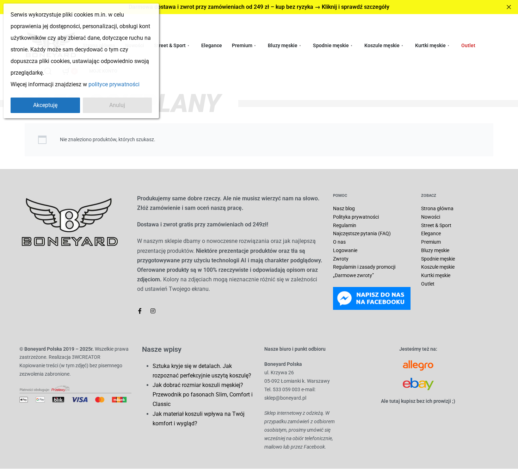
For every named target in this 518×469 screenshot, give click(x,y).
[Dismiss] (509, 7)
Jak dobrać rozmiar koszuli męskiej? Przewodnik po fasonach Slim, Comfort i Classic (203, 394)
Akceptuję (45, 105)
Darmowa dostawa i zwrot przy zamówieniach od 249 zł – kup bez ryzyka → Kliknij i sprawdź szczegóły (259, 7)
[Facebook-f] (140, 311)
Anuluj (117, 105)
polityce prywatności (114, 84)
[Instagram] (153, 311)
